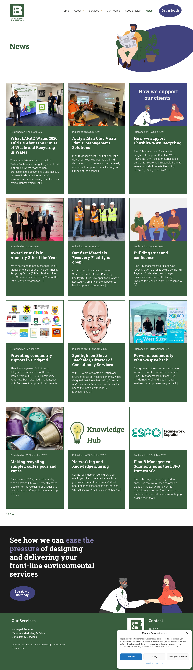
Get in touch (170, 10)
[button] (187, 633)
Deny (154, 656)
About (77, 10)
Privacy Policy (159, 663)
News (149, 10)
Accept (131, 656)
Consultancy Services (24, 636)
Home (65, 10)
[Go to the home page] (17, 12)
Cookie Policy (148, 663)
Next (14, 514)
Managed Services (23, 629)
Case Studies (133, 10)
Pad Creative (59, 644)
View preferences (178, 656)
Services (94, 10)
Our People (113, 10)
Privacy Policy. (19, 648)
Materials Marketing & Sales (28, 633)
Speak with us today (22, 593)
